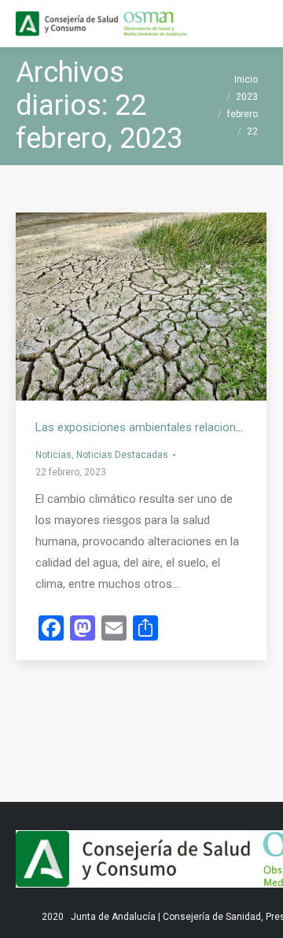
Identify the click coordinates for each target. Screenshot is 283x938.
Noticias (53, 454)
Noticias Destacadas (122, 454)
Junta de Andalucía (113, 916)
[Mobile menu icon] (257, 23)
